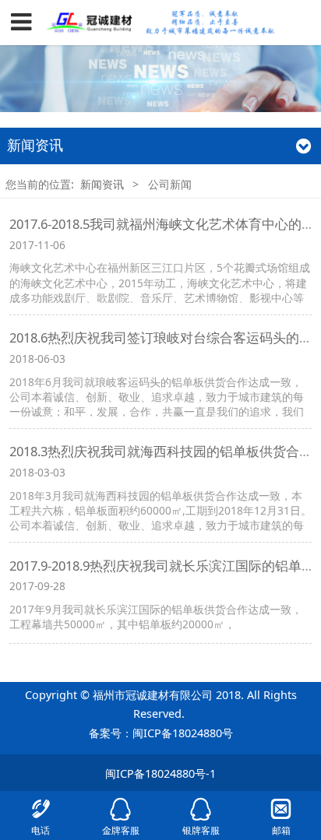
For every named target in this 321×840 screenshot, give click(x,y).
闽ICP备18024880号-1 (160, 773)
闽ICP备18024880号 (182, 733)
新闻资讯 (102, 184)
